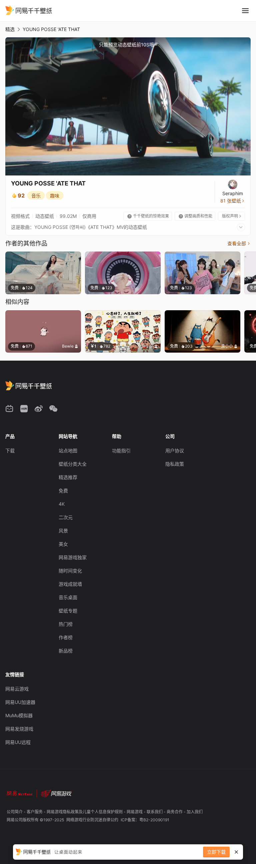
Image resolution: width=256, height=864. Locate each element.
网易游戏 (135, 811)
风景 (63, 530)
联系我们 (155, 811)
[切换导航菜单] (245, 10)
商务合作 (175, 811)
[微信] (53, 409)
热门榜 (66, 624)
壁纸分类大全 (73, 464)
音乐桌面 (68, 597)
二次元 (66, 517)
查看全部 (239, 243)
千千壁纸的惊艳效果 (148, 216)
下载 (10, 450)
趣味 (54, 195)
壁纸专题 (68, 610)
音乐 (36, 195)
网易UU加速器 (20, 702)
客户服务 (35, 811)
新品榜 (66, 651)
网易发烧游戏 (19, 729)
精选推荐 (68, 477)
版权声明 (232, 216)
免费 (63, 490)
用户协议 (174, 450)
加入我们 (195, 811)
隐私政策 (174, 464)
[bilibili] (9, 409)
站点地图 (68, 450)
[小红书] (24, 409)
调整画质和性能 (195, 216)
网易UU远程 (18, 742)
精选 (10, 29)
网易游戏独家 (73, 557)
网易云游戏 (17, 689)
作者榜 (66, 637)
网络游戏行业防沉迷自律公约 (92, 819)
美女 (63, 544)
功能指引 (121, 450)
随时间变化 (70, 570)
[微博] (39, 409)
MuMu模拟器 (19, 715)
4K (62, 504)
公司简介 (15, 811)
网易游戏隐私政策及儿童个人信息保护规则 (85, 811)
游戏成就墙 (70, 584)
